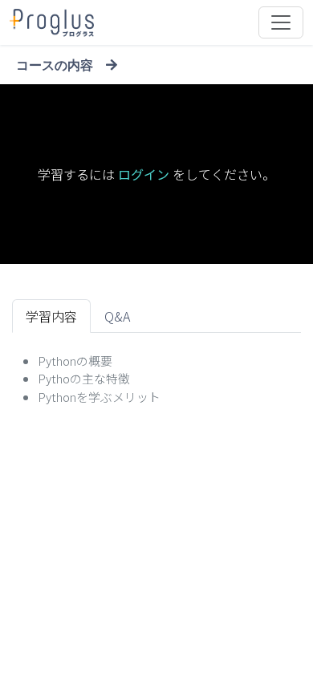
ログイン (143, 174)
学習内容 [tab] (51, 316)
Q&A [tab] (117, 316)
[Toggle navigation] (280, 22)
